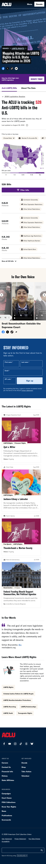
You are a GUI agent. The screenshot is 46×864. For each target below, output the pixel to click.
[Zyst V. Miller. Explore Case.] (21, 437)
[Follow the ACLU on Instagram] (15, 743)
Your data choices (34, 839)
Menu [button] (29, 4)
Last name (24, 362)
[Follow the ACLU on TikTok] (20, 743)
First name (8, 362)
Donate (39, 4)
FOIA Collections (8, 802)
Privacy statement (20, 839)
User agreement (7, 839)
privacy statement (27, 390)
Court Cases (7, 798)
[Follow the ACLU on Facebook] (4, 743)
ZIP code (8, 379)
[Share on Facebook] (3, 69)
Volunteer (25, 776)
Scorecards (6, 820)
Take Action (26, 771)
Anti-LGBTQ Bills (9, 88)
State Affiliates (8, 780)
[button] (11, 69)
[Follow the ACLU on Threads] (26, 743)
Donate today (37, 79)
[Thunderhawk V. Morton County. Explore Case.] (21, 534)
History (5, 776)
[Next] (44, 294)
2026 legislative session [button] (14, 96)
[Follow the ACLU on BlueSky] (32, 743)
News (4, 811)
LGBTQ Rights (18, 48)
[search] (41, 850)
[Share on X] (7, 69)
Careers (5, 763)
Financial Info (7, 771)
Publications (7, 815)
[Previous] (1, 294)
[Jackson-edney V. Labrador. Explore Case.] (21, 488)
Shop (24, 767)
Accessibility (6, 841)
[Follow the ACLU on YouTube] (9, 743)
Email (6, 371)
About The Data (28, 88)
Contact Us (6, 767)
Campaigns (6, 793)
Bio (20, 645)
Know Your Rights (9, 807)
